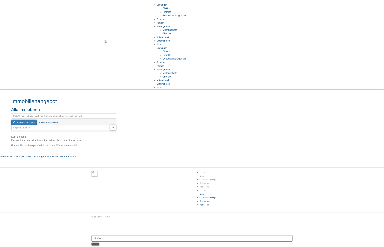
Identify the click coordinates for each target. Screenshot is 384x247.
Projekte (166, 12)
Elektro (166, 8)
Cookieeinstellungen (208, 180)
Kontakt (203, 172)
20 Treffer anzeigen (25, 122)
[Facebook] (102, 227)
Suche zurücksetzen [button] (48, 122)
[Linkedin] (94, 227)
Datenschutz (205, 183)
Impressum (204, 187)
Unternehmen (163, 40)
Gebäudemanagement (174, 15)
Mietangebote (163, 26)
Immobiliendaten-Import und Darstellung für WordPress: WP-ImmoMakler (38, 156)
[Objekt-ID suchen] (113, 127)
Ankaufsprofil (162, 80)
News (202, 176)
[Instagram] (111, 227)
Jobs (158, 44)
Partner (160, 66)
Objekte (166, 76)
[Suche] (95, 244)
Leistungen (161, 48)
